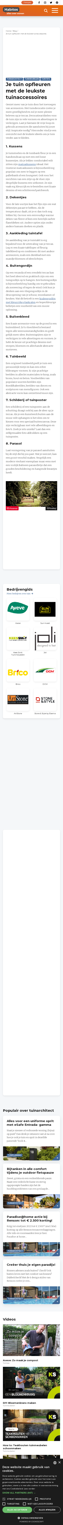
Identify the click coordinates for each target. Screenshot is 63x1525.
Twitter (51, 2)
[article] (18, 611)
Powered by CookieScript (32, 1521)
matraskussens (27, 164)
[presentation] (31, 1138)
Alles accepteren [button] (17, 1509)
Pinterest (57, 2)
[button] (31, 1493)
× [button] (59, 1462)
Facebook (39, 2)
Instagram (45, 2)
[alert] (31, 1492)
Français (27, 2)
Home (8, 31)
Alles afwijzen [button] (47, 1509)
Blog (15, 31)
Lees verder (29, 1488)
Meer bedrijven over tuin (18, 593)
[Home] (13, 10)
